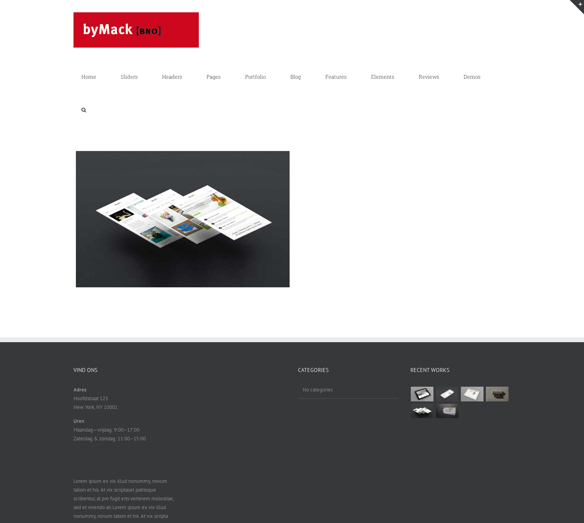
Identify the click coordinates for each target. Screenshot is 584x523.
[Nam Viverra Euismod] (497, 393)
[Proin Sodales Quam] (472, 393)
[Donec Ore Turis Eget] (422, 393)
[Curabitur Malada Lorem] (422, 411)
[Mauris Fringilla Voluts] (447, 393)
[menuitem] (93, 76)
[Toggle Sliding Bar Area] (577, 7)
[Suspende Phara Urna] (447, 411)
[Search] (83, 110)
